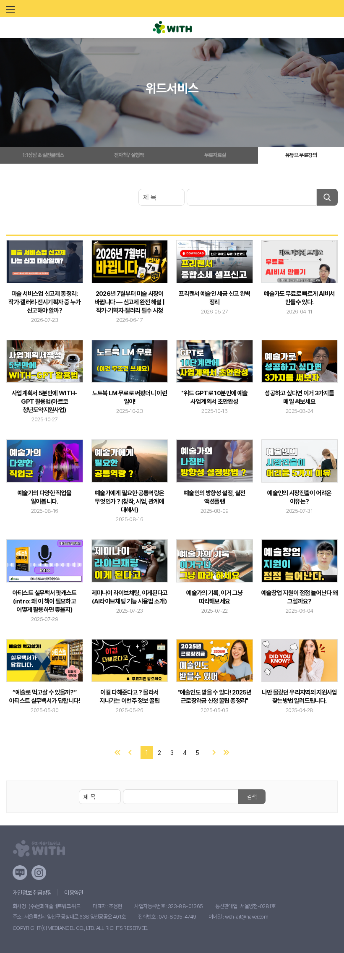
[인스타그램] (38, 872)
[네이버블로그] (20, 872)
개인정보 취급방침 (32, 892)
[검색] (327, 197)
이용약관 (73, 892)
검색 (252, 797)
